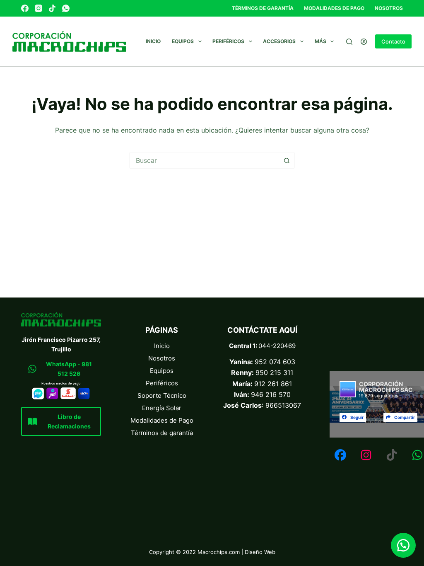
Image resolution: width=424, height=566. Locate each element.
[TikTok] (52, 8)
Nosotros (389, 8)
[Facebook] (25, 8)
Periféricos (228, 41)
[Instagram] (38, 8)
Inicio (153, 41)
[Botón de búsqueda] (286, 160)
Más (320, 41)
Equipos (183, 41)
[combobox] (204, 160)
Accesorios (279, 41)
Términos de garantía (263, 8)
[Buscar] (349, 42)
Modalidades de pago (334, 8)
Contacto (393, 41)
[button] (403, 545)
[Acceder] (364, 42)
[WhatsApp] (66, 8)
